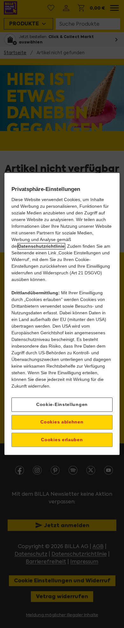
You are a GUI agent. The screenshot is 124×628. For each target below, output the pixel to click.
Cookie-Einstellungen (62, 404)
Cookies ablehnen (61, 421)
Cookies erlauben (62, 439)
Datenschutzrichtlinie (41, 246)
